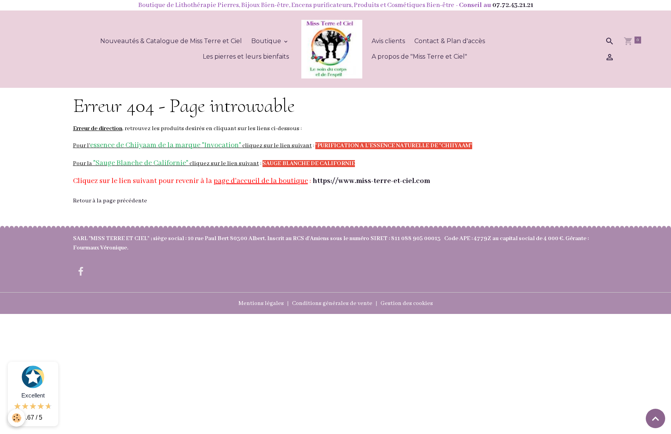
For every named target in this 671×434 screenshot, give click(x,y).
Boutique (267, 41)
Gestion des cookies (407, 303)
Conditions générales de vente (332, 303)
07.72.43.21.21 (512, 5)
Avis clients (388, 41)
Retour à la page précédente (110, 200)
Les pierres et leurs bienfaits (246, 56)
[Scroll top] (655, 418)
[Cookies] (16, 418)
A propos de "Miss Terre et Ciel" (419, 56)
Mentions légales (261, 303)
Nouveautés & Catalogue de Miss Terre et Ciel (171, 41)
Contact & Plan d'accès (449, 41)
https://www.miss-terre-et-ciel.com (371, 181)
